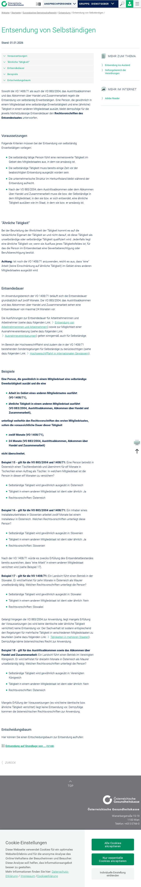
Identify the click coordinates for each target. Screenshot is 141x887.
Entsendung (64, 12)
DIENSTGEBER (100, 3)
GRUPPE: (84, 3)
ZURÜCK (10, 762)
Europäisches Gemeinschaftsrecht (40, 12)
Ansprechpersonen (57, 3)
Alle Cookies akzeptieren (112, 844)
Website (5, 12)
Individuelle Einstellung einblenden (113, 874)
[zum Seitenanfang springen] (137, 451)
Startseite (16, 12)
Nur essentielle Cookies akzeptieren (112, 859)
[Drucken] (137, 442)
